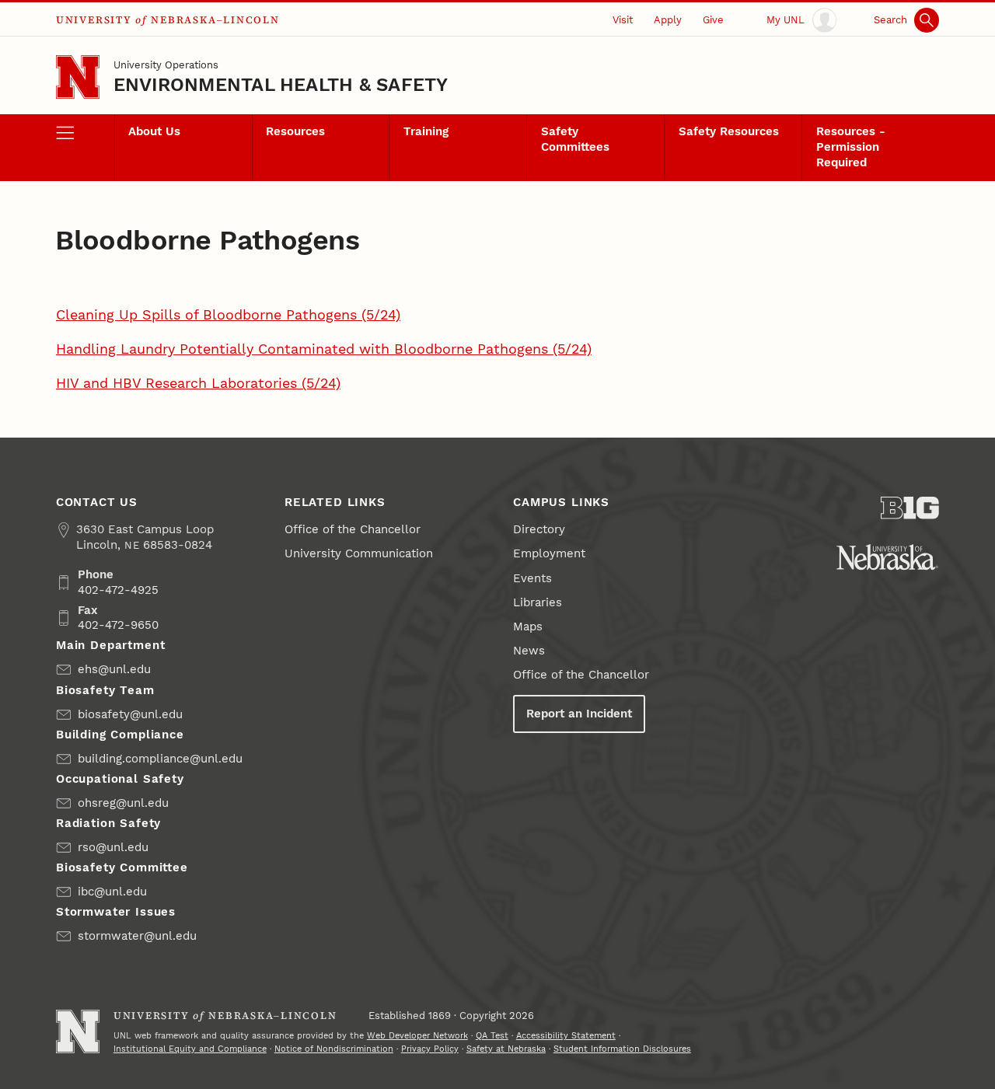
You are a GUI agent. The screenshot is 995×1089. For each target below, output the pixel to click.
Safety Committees (575, 139)
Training (426, 131)
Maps (528, 627)
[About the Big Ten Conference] (910, 508)
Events (532, 578)
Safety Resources (729, 131)
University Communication (359, 553)
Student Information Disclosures (622, 1049)
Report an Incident (579, 714)
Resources (295, 131)
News (529, 651)
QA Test (492, 1036)
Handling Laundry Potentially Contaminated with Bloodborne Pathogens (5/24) (324, 348)
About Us (154, 131)
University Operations (165, 65)
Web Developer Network (417, 1036)
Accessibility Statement (566, 1036)
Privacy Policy (430, 1049)
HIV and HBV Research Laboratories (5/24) (198, 383)
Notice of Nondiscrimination (333, 1049)
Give (713, 20)
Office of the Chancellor (353, 529)
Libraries (537, 602)
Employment (549, 553)
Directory (539, 529)
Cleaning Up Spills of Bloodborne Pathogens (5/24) (228, 314)
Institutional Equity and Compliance (190, 1049)
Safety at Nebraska (506, 1049)
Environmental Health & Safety (281, 85)
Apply (668, 20)
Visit (623, 20)
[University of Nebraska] (887, 557)
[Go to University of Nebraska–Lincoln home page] (78, 77)
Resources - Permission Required (850, 146)
